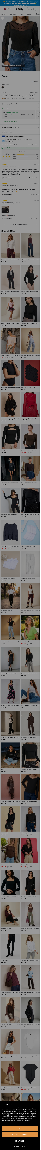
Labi (20, 1128)
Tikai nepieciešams (20, 1135)
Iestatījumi (19, 1141)
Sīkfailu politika (7, 1120)
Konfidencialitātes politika (22, 1120)
